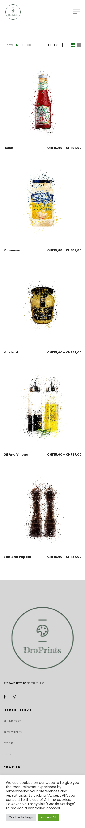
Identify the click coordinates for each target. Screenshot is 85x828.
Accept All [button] (48, 817)
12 (17, 45)
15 (22, 45)
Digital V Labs (35, 683)
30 (29, 45)
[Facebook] (5, 696)
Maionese (12, 250)
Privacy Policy (13, 732)
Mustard (11, 352)
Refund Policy (12, 721)
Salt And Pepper (17, 557)
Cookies (8, 743)
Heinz (8, 148)
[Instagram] (14, 696)
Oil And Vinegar (17, 454)
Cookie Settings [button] (21, 817)
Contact (9, 754)
